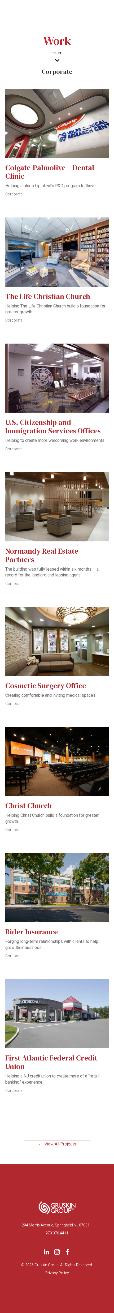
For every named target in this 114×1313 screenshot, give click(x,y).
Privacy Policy (57, 1273)
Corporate (14, 194)
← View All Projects (57, 1144)
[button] (57, 60)
